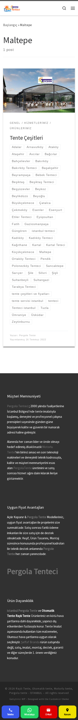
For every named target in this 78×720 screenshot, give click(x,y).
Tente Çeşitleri (26, 137)
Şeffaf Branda (30, 642)
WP (23, 699)
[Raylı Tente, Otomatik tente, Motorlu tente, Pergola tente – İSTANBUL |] (12, 8)
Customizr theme (59, 699)
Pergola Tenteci (17, 406)
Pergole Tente (27, 335)
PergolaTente (22, 468)
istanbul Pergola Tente (22, 611)
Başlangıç (10, 25)
